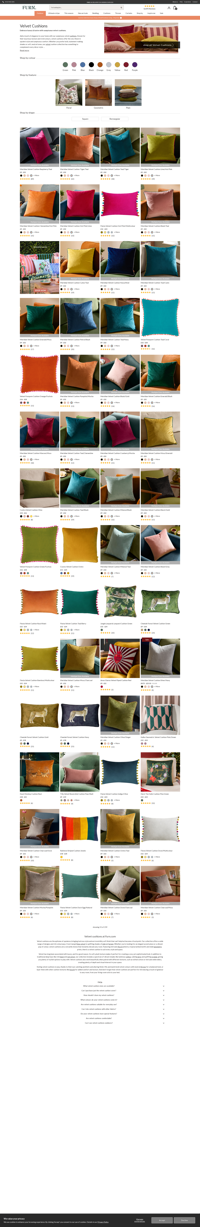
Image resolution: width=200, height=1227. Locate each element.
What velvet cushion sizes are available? (99, 986)
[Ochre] (68, 573)
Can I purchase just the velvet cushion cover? (98, 990)
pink (104, 944)
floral (120, 947)
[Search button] (121, 7)
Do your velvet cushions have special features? (99, 1014)
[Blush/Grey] (28, 175)
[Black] (21, 516)
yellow (128, 957)
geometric (158, 947)
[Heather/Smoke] (65, 800)
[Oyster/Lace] (68, 800)
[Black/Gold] (21, 175)
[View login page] (169, 8)
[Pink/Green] (142, 743)
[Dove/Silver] (112, 232)
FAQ (181, 2)
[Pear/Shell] (71, 800)
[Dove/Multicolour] (108, 232)
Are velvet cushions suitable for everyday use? (99, 1004)
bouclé (72, 970)
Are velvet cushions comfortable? (99, 1018)
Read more (24, 50)
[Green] (102, 630)
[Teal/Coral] (149, 346)
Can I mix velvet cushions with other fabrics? (99, 1009)
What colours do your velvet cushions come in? (99, 1000)
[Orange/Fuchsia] (145, 346)
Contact (195, 2)
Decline (184, 1220)
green (111, 944)
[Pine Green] (142, 800)
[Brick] (28, 516)
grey (139, 957)
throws (143, 967)
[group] (65, 67)
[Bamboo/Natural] (105, 232)
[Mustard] (31, 516)
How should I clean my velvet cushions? (99, 995)
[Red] (102, 687)
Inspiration (187, 2)
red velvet (71, 957)
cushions (73, 36)
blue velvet (81, 944)
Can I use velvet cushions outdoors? (99, 1023)
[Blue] (61, 573)
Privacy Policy (103, 1222)
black (62, 957)
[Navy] (149, 630)
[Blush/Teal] (31, 175)
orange (154, 957)
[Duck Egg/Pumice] (61, 800)
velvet (48, 44)
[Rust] (21, 800)
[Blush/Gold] (24, 175)
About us (175, 2)
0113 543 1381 (9, 2)
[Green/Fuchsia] (142, 346)
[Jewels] (61, 857)
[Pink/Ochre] (145, 743)
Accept (162, 1220)
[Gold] (142, 630)
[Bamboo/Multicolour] (102, 232)
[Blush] (24, 516)
